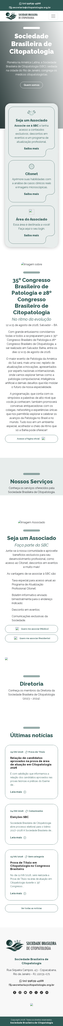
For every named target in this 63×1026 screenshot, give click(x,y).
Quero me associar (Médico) (35, 629)
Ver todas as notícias (31, 908)
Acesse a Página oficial (28, 439)
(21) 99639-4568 (31, 3)
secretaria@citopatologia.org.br (31, 7)
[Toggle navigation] (53, 16)
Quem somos (31, 85)
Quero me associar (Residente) (34, 638)
